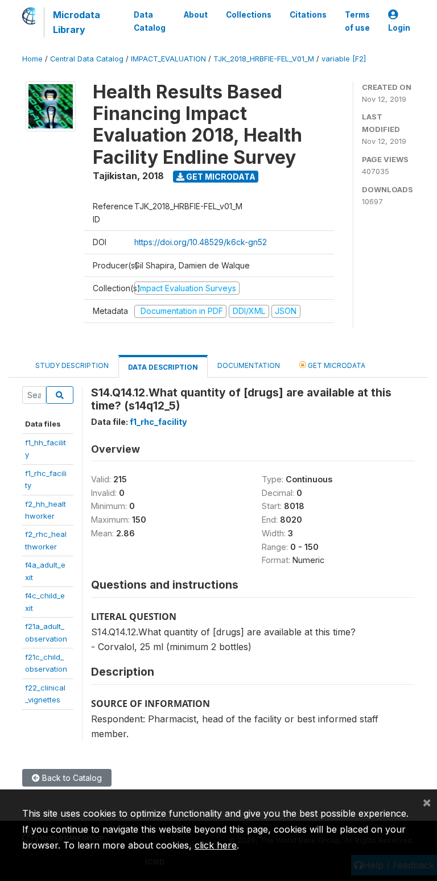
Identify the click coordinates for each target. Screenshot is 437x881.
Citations (308, 14)
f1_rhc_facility (158, 422)
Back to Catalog (71, 778)
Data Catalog (150, 21)
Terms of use (357, 21)
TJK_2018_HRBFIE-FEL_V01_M (263, 59)
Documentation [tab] (248, 365)
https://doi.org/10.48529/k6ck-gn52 (200, 242)
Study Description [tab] (72, 365)
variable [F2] (343, 59)
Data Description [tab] (163, 367)
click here (216, 845)
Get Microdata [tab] (335, 365)
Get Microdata (219, 176)
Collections (248, 14)
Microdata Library (76, 22)
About (196, 14)
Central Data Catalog (86, 59)
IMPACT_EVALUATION (168, 59)
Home (32, 59)
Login (399, 27)
